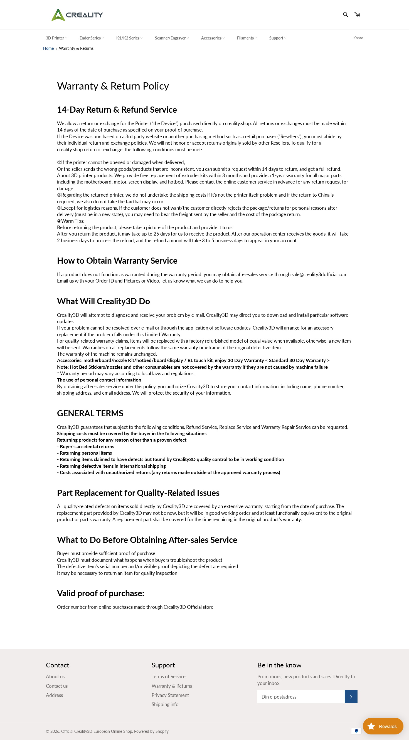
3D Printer (55, 38)
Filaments (246, 38)
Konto (358, 38)
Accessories (211, 38)
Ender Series (91, 38)
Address (54, 695)
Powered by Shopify (151, 731)
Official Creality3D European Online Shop (96, 731)
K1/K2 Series (128, 38)
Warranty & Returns (76, 48)
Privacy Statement (170, 695)
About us (55, 676)
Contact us (57, 686)
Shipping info (165, 704)
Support (276, 38)
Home (48, 48)
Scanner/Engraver (170, 38)
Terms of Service (169, 676)
